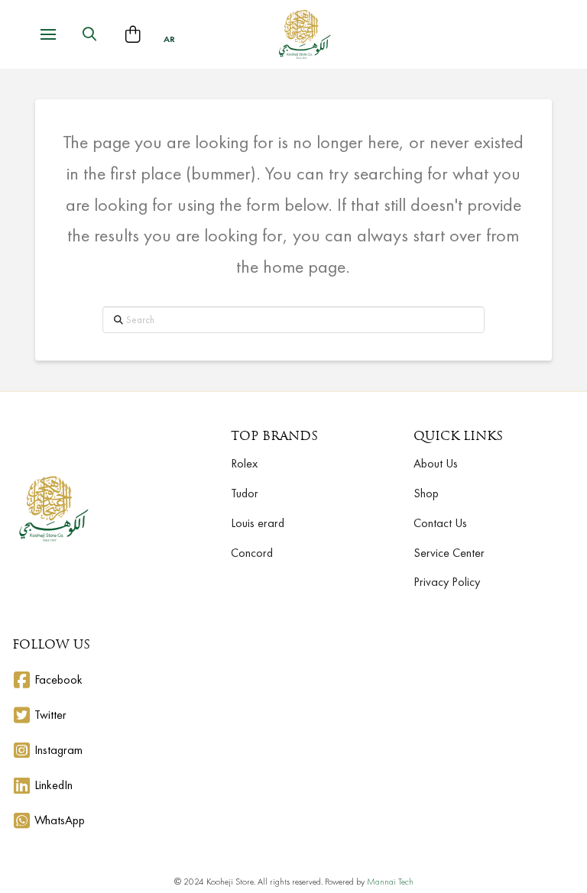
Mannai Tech (390, 881)
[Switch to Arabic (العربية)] (169, 39)
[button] (48, 34)
